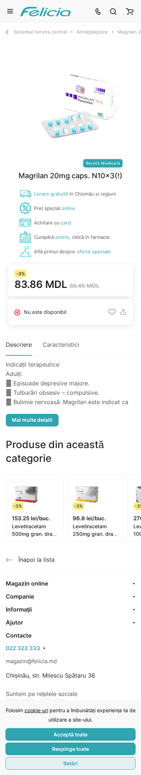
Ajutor (14, 622)
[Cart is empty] (129, 11)
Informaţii (19, 609)
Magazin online (27, 583)
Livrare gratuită (51, 194)
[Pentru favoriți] (112, 312)
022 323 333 (23, 648)
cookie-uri (36, 710)
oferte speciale (94, 251)
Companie (20, 596)
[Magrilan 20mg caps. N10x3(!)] (70, 105)
